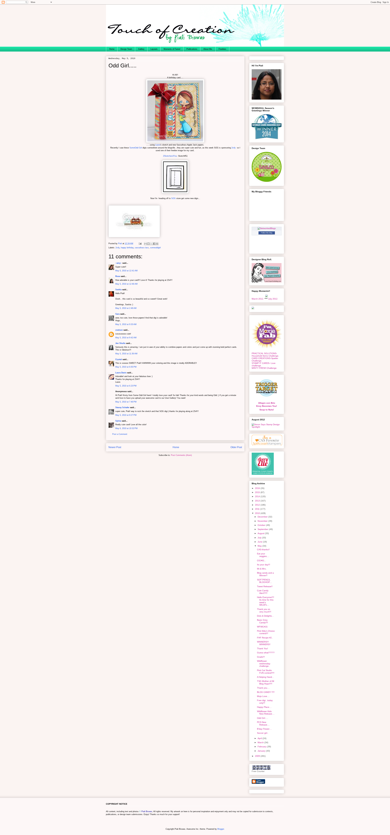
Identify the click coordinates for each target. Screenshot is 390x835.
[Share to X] (151, 243)
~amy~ (118, 263)
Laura (157, 145)
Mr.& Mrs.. (262, 568)
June (260, 542)
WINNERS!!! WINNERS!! (263, 643)
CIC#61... (261, 560)
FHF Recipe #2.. (265, 637)
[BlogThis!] (148, 243)
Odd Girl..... (262, 718)
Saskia (118, 289)
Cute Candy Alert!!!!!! (262, 591)
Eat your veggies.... (263, 554)
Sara (117, 314)
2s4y (233, 148)
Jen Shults (120, 343)
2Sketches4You (170, 156)
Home (111, 49)
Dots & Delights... (265, 616)
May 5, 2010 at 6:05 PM (125, 367)
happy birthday (127, 247)
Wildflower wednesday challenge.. (263, 663)
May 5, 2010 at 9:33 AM (125, 324)
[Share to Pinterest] (157, 243)
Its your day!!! (263, 564)
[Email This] (145, 243)
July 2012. (273, 299)
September (263, 529)
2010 (258, 513)
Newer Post (114, 447)
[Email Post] (140, 243)
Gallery (141, 49)
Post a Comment (119, 434)
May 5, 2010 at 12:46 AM (126, 284)
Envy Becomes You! (266, 406)
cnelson (119, 330)
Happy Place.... (264, 707)
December (263, 516)
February (262, 746)
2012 (258, 505)
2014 (258, 496)
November (263, 521)
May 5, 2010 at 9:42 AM (125, 337)
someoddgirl (155, 247)
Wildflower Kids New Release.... (266, 712)
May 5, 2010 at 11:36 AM (126, 353)
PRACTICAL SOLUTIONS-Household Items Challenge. (265, 354)
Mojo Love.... (263, 696)
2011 (257, 509)
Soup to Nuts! (266, 409)
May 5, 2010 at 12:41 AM (126, 270)
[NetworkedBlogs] (267, 228)
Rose (117, 276)
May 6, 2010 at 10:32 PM (126, 428)
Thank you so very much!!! (264, 610)
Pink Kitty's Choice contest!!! (266, 632)
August (261, 533)
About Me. (208, 49)
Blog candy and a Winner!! (265, 574)
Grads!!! (261, 657)
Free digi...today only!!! (265, 701)
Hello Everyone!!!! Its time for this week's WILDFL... (265, 601)
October (262, 525)
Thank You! (262, 648)
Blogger (220, 829)
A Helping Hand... (265, 677)
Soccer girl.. (262, 733)
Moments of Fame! (172, 49)
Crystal (118, 359)
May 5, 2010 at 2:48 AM (125, 308)
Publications (191, 49)
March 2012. (258, 299)
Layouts (154, 49)
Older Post (236, 447)
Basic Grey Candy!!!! (262, 621)
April (260, 738)
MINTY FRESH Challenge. (264, 368)
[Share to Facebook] (154, 243)
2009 (258, 756)
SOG (173, 198)
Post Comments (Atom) (181, 455)
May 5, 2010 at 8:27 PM (125, 415)
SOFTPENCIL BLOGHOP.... (264, 581)
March (261, 742)
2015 (258, 492)
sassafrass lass (142, 247)
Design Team (126, 49)
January (262, 751)
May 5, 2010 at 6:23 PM (125, 386)
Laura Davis (120, 373)
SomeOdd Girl (135, 148)
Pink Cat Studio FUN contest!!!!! (265, 671)
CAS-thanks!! (263, 549)
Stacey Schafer (122, 407)
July (260, 537)
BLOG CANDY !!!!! (266, 692)
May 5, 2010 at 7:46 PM (125, 402)
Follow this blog (266, 233)
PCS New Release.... (263, 723)
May (260, 546)
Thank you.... (263, 688)
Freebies (222, 49)
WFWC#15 (262, 626)
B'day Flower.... (264, 729)
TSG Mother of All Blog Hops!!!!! (265, 682)
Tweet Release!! (265, 586)
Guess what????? (266, 652)
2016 (258, 488)
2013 (258, 500)
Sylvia (118, 421)
